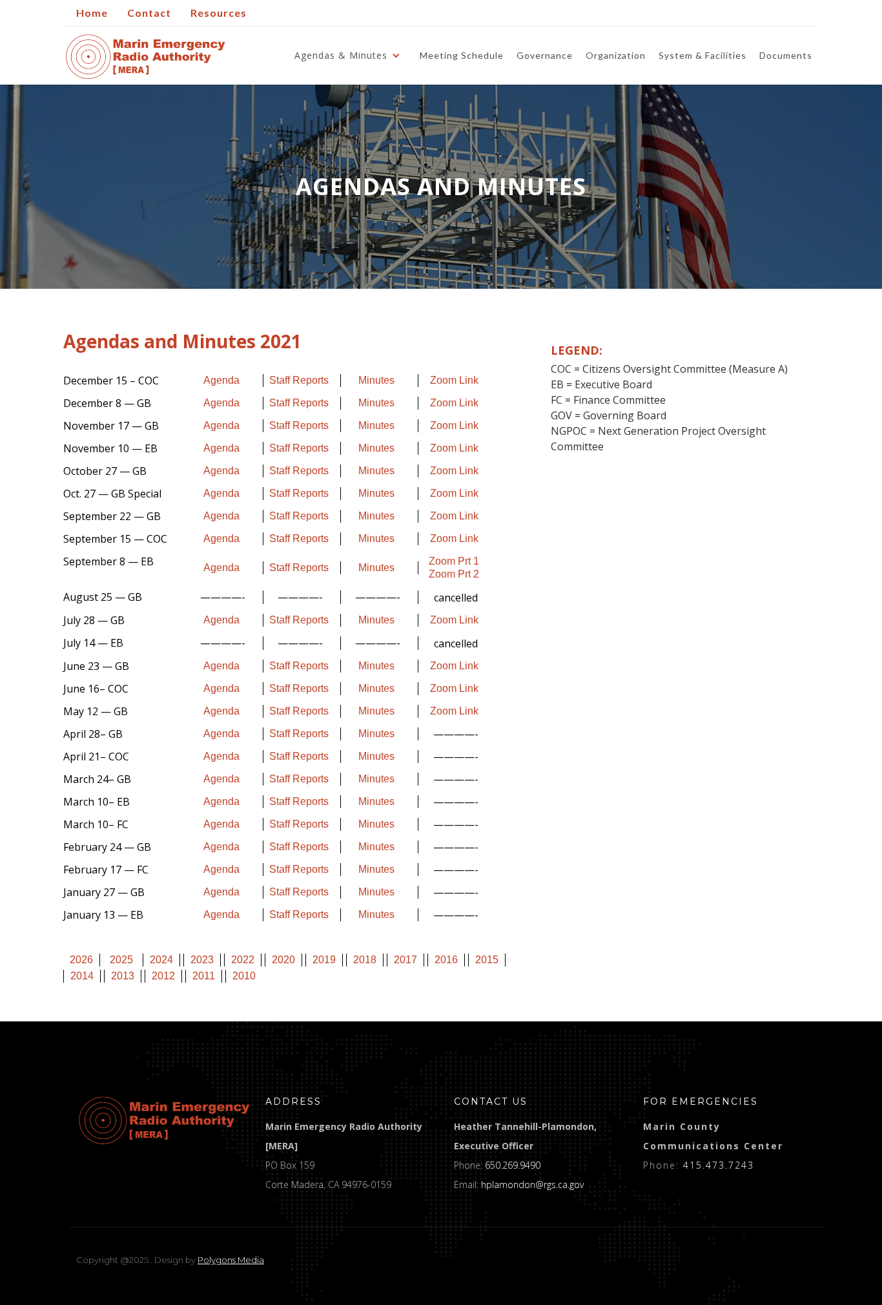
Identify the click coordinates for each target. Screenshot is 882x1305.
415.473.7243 (718, 1165)
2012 (163, 975)
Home (92, 12)
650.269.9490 (512, 1165)
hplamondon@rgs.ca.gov (532, 1184)
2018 (364, 959)
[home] (145, 56)
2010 (244, 975)
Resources (218, 12)
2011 (203, 975)
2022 (242, 959)
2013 (122, 975)
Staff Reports (299, 380)
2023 (202, 959)
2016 (446, 959)
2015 (486, 959)
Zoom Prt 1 (454, 561)
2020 (283, 959)
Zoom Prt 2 (454, 574)
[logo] (164, 1120)
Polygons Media (231, 1260)
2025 (121, 959)
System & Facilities (702, 55)
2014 (82, 975)
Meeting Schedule (462, 55)
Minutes (376, 380)
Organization (616, 55)
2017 (405, 959)
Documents (785, 55)
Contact (149, 12)
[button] (350, 55)
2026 (81, 959)
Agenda (221, 380)
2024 (161, 959)
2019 (324, 959)
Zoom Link (454, 380)
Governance (545, 55)
